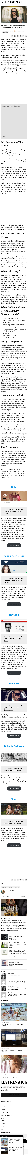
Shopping (3, 1123)
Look (2, 1129)
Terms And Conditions (6, 1115)
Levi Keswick (21, 31)
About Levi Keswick (6, 1101)
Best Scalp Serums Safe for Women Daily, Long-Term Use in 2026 (17, 944)
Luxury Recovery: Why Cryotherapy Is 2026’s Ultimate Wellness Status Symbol (16, 963)
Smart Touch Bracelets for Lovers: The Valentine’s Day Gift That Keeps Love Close (17, 982)
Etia (19, 770)
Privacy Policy (4, 1112)
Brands (4, 887)
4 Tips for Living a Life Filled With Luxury (12, 1025)
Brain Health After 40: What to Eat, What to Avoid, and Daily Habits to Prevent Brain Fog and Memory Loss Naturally (18, 953)
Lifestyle (3, 1126)
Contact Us (3, 1109)
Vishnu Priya (10, 992)
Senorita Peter (11, 986)
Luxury (17, 887)
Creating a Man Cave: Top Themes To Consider (12, 1050)
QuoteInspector (8, 710)
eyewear (10, 887)
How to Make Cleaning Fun (14, 975)
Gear (11, 31)
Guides (2, 1120)
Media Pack (4, 1106)
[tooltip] (12, 36)
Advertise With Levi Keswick (8, 1104)
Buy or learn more (14, 545)
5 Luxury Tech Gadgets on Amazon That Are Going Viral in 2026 (17, 936)
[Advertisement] (14, 89)
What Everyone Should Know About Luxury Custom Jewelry (13, 1076)
